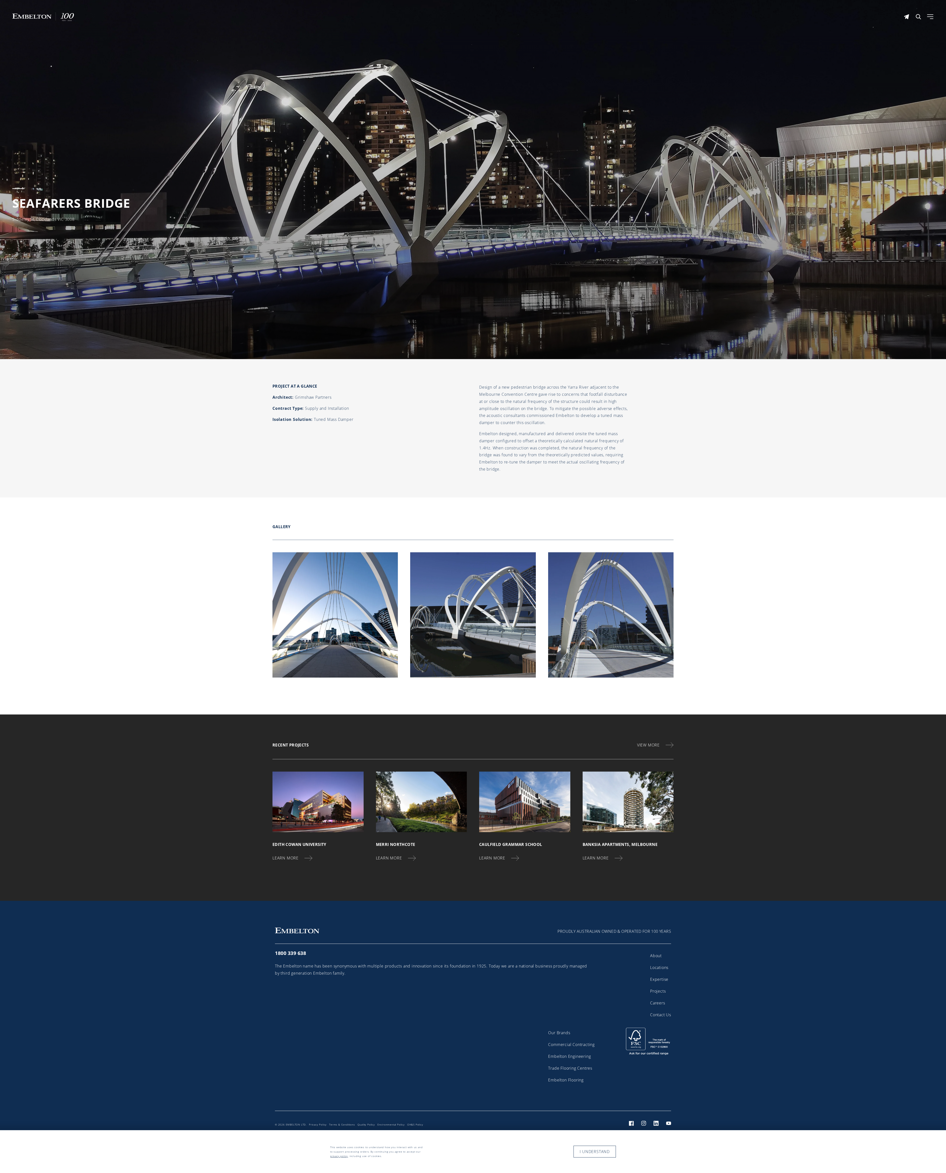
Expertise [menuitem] (659, 979)
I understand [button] (595, 1151)
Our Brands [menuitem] (559, 1032)
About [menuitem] (656, 955)
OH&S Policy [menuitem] (415, 1124)
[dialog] (473, 1151)
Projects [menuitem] (658, 991)
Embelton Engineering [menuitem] (569, 1056)
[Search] (918, 17)
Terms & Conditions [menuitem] (342, 1124)
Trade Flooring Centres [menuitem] (570, 1068)
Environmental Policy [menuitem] (391, 1124)
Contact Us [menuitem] (660, 1014)
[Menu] (930, 17)
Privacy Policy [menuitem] (318, 1124)
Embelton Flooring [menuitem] (566, 1080)
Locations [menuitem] (659, 967)
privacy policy (339, 1156)
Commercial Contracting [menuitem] (571, 1044)
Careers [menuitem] (657, 1003)
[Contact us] (906, 17)
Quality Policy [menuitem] (366, 1124)
